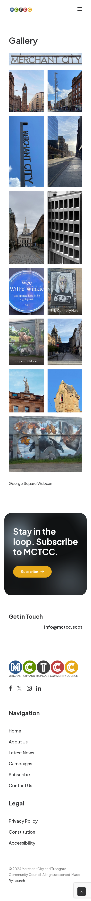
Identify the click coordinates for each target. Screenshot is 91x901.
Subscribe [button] (29, 571)
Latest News (21, 752)
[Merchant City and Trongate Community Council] (21, 9)
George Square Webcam (31, 483)
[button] (80, 9)
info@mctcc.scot (63, 627)
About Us (18, 741)
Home (15, 730)
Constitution (22, 832)
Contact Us (20, 785)
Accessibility (22, 843)
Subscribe (19, 774)
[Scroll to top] (81, 890)
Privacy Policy (23, 821)
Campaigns (20, 763)
